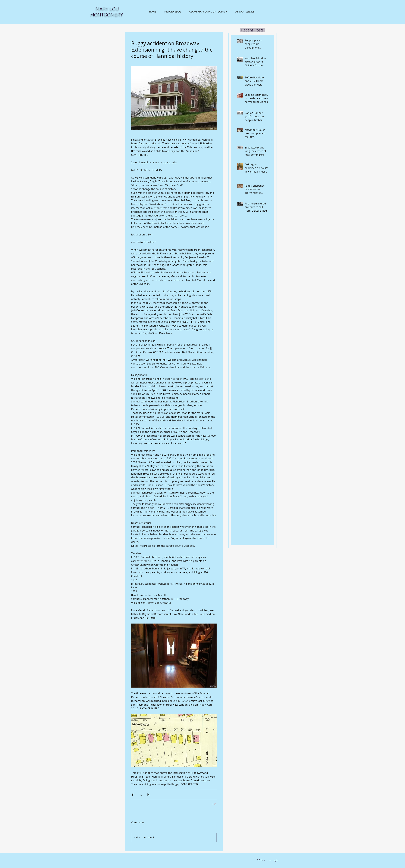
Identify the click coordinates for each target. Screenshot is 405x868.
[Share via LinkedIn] (148, 794)
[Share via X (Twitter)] (140, 794)
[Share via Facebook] (132, 794)
